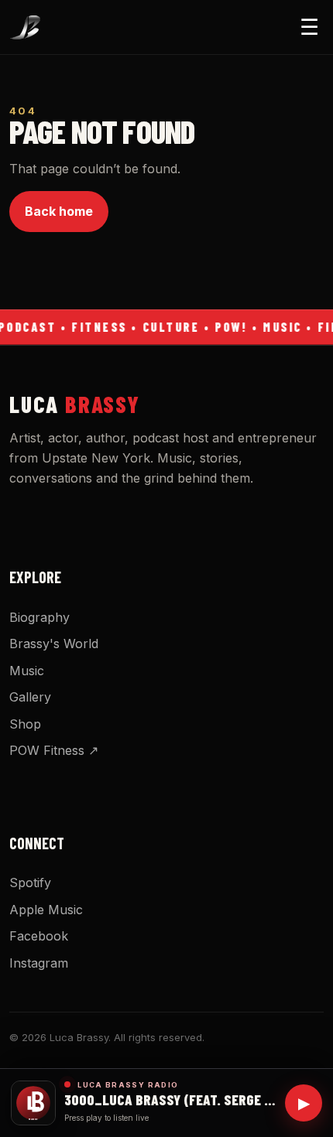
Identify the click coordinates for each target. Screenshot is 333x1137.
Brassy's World (53, 643)
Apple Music (46, 909)
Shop (25, 724)
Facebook (38, 936)
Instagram (38, 963)
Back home (59, 211)
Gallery (30, 697)
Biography (39, 617)
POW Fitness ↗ (53, 750)
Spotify (30, 882)
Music (26, 670)
